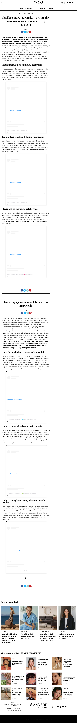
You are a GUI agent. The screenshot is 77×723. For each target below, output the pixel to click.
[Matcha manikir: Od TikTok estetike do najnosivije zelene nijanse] (6, 679)
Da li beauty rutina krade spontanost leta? (17, 663)
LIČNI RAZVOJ (63, 631)
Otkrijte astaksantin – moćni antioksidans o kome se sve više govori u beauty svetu (43, 663)
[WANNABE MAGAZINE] (38, 707)
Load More (38, 593)
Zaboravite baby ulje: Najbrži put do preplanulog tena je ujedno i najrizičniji (43, 693)
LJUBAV (4, 631)
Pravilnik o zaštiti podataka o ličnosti (14, 705)
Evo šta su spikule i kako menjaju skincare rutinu (43, 678)
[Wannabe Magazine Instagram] (62, 3)
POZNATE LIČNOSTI (26, 298)
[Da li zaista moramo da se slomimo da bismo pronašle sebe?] (67, 618)
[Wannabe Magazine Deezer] (73, 3)
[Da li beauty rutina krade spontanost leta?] (6, 663)
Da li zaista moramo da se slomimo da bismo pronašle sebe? (66, 636)
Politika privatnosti (14, 708)
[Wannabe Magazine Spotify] (70, 3)
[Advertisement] (63, 23)
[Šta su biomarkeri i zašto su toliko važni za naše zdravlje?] (29, 618)
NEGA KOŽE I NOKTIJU (26, 13)
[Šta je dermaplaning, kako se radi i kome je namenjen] (57, 679)
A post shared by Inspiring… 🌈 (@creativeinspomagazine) (22, 419)
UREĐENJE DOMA (44, 631)
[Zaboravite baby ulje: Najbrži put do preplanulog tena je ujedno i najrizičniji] (31, 693)
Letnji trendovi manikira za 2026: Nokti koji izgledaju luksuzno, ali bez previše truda (68, 663)
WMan (51, 8)
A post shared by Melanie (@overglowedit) (17, 130)
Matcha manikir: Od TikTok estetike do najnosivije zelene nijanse (18, 678)
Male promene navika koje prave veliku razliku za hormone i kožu (68, 693)
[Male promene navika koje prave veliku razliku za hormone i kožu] (57, 693)
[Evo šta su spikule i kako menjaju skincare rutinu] (31, 679)
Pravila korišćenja (14, 710)
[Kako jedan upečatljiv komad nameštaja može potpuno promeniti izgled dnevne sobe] (48, 618)
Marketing (14, 702)
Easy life (43, 8)
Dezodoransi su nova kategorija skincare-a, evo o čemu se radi (17, 693)
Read (21, 8)
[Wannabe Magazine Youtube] (67, 3)
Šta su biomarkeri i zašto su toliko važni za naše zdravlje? (28, 636)
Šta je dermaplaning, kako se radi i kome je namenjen (69, 678)
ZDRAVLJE (24, 631)
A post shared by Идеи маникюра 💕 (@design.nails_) (20, 274)
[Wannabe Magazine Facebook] (65, 3)
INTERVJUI (28, 8)
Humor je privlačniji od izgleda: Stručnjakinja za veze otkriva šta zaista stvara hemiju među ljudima (9, 638)
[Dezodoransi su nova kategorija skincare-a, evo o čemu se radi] (6, 693)
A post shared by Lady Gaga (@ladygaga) (18, 570)
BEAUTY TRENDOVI (43, 658)
